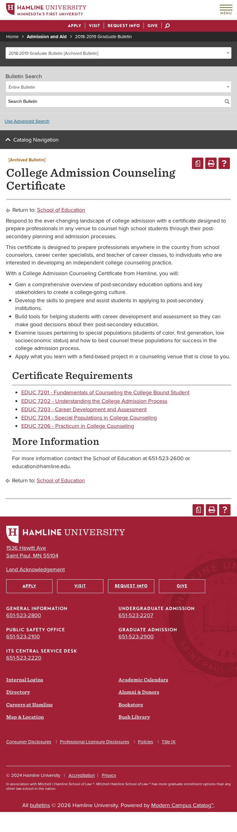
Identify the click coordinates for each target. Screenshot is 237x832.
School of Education (61, 210)
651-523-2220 (23, 657)
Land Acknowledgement (35, 569)
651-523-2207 (135, 615)
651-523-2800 (23, 615)
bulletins (40, 805)
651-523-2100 (23, 636)
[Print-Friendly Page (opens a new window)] (211, 163)
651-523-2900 (136, 636)
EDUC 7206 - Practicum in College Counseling (77, 426)
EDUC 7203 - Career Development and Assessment (84, 409)
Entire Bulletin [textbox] (22, 87)
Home (12, 36)
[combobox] (118, 53)
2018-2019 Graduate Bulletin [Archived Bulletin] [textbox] (53, 53)
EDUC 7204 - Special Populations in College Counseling (89, 417)
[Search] (227, 101)
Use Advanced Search (27, 121)
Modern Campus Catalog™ (182, 805)
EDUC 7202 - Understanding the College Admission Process (94, 401)
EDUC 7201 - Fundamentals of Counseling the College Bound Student (105, 392)
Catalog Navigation (36, 139)
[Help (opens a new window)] (224, 163)
